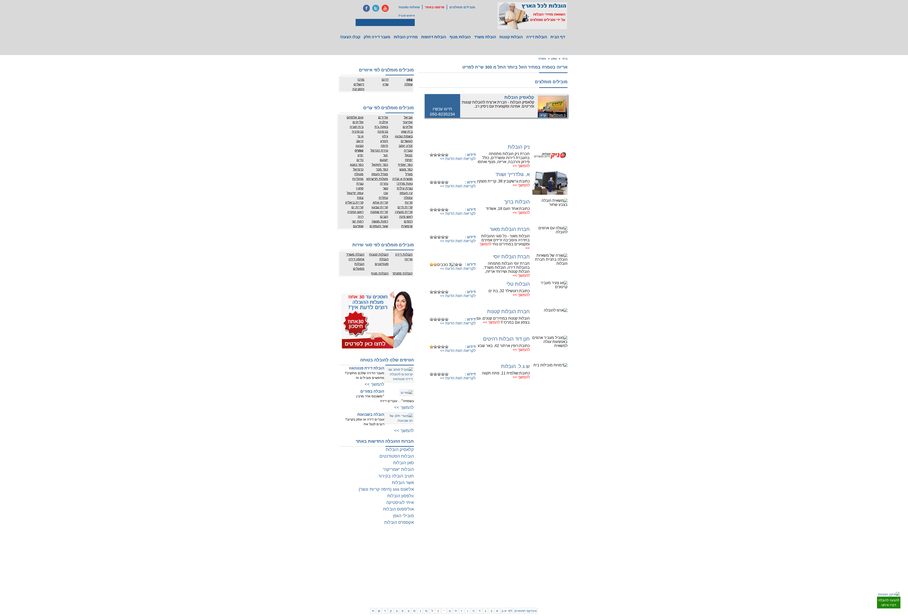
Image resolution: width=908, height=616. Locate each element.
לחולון (568, 558)
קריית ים (357, 207)
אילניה (383, 122)
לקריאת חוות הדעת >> (458, 159)
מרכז (361, 79)
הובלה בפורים (372, 391)
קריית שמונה (379, 212)
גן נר (360, 136)
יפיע (360, 155)
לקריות (489, 566)
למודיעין (567, 572)
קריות (409, 202)
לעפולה (488, 571)
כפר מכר (382, 169)
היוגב (359, 141)
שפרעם (358, 226)
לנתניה (507, 544)
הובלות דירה (536, 37)
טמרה (542, 58)
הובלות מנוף (460, 37)
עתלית (383, 198)
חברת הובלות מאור (510, 229)
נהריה (384, 183)
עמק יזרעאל (355, 193)
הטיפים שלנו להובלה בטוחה (387, 360)
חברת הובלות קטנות (508, 311)
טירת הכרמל (379, 150)
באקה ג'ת (381, 127)
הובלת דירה (383, 566)
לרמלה (428, 544)
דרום (385, 79)
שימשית (407, 226)
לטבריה (488, 581)
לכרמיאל (506, 585)
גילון (385, 136)
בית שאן (407, 131)
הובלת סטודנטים (382, 261)
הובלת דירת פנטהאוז (366, 368)
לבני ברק (567, 553)
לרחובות (446, 544)
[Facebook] (366, 8)
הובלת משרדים (362, 571)
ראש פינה (406, 216)
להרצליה (487, 544)
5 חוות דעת (558, 115)
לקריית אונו (546, 568)
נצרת (359, 183)
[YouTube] (385, 8)
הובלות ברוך (517, 201)
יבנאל (409, 155)
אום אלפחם (355, 117)
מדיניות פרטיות (381, 549)
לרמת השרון (504, 549)
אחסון (367, 566)
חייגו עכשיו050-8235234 (442, 112)
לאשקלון (427, 571)
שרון (386, 84)
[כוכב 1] (431, 155)
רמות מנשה (380, 221)
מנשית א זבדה (402, 179)
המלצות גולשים (381, 544)
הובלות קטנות (511, 37)
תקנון (368, 549)
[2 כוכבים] (435, 155)
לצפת (489, 585)
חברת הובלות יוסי (511, 256)
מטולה (358, 174)
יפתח (409, 160)
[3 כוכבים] (439, 155)
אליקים (408, 127)
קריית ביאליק (354, 202)
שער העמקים (379, 226)
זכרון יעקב (406, 145)
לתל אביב (566, 544)
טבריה (408, 150)
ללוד (448, 549)
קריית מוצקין (404, 212)
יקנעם (384, 160)
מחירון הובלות (406, 37)
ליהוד (550, 563)
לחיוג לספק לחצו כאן (451, 147)
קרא (543, 115)
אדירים (383, 117)
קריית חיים (405, 207)
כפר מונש (406, 169)
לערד (429, 581)
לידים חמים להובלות (378, 596)
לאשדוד (446, 571)
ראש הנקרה (355, 212)
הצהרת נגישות (381, 553)
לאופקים (446, 581)
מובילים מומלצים (462, 7)
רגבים (384, 216)
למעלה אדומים (544, 590)
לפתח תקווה (546, 549)
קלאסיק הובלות (519, 97)
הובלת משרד (485, 37)
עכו (386, 193)
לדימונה (427, 576)
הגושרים (407, 141)
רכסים (408, 221)
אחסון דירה (356, 259)
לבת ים (549, 558)
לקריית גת (445, 576)
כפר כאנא (356, 164)
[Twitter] (375, 8)
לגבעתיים (566, 549)
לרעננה (507, 553)
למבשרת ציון (564, 595)
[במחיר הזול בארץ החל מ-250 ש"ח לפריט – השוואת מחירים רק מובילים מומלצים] (532, 15)
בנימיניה (357, 131)
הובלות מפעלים (358, 266)
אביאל (408, 117)
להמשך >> (521, 166)
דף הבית (557, 37)
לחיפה (507, 566)
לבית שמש (547, 585)
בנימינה (382, 131)
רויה (360, 216)
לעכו (490, 576)
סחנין (359, 188)
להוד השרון (486, 553)
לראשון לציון (546, 553)
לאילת (447, 585)
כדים (360, 160)
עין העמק (406, 193)
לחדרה (507, 576)
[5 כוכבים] (447, 155)
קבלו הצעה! (350, 37)
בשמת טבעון (404, 136)
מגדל (409, 174)
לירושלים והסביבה (567, 588)
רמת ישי (357, 221)
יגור (385, 155)
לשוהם (428, 553)
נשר (385, 188)
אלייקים (358, 122)
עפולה (408, 198)
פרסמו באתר (434, 7)
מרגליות (357, 179)
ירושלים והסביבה (358, 86)
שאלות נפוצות (409, 7)
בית (565, 58)
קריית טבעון (379, 207)
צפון (554, 58)
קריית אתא (380, 202)
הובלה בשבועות (370, 414)
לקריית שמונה (503, 590)
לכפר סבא (486, 549)
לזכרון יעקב (504, 581)
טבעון (359, 145)
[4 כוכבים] (443, 155)
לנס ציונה (445, 553)
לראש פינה (486, 590)
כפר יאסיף (405, 164)
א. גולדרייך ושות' (513, 174)
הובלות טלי (518, 284)
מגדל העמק (379, 174)
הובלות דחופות (433, 37)
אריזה (409, 259)
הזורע (384, 141)
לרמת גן (548, 544)
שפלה (408, 84)
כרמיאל (358, 169)
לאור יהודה (565, 563)
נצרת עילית (405, 188)
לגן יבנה (446, 558)
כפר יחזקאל (380, 164)
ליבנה (428, 549)
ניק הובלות (519, 147)
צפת (360, 198)
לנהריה (507, 571)
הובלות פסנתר (402, 273)
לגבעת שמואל (564, 568)
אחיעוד (408, 122)
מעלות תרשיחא (377, 179)
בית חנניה (356, 127)
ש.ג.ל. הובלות (515, 366)
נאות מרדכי (405, 183)
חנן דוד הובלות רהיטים (506, 339)
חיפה (384, 145)
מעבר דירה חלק (377, 37)
